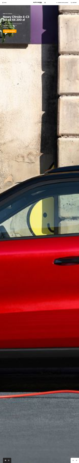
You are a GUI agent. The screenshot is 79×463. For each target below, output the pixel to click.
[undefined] (73, 460)
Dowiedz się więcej (10, 34)
